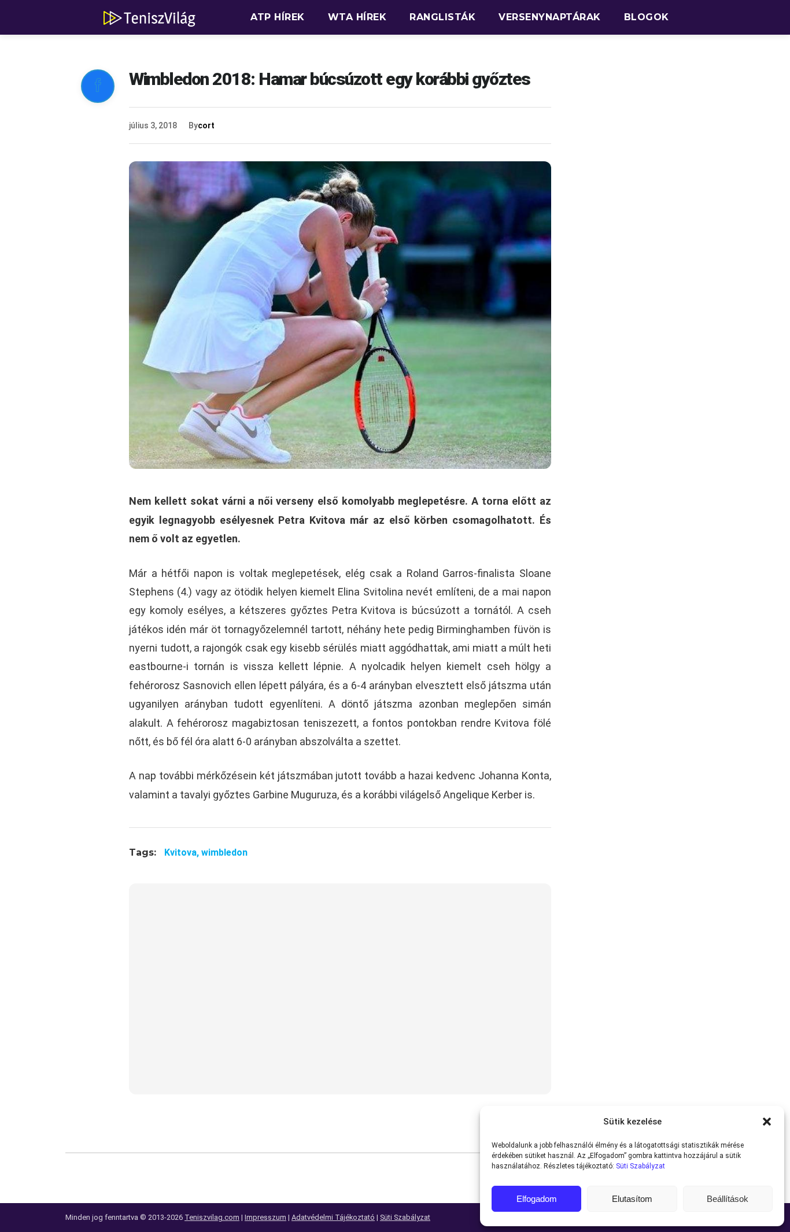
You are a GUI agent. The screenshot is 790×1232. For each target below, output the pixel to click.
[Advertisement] (340, 996)
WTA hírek (357, 17)
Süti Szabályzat (640, 1166)
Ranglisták (442, 17)
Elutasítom (632, 1199)
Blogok (646, 17)
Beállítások (727, 1199)
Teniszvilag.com (211, 1217)
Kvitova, (182, 852)
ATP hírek (277, 17)
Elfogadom (536, 1199)
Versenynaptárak (550, 17)
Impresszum (265, 1217)
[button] (767, 1121)
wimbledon (224, 852)
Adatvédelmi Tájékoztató (333, 1217)
